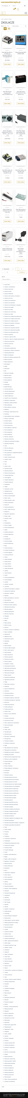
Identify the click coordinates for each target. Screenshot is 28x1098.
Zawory (6, 1049)
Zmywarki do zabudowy (9, 1081)
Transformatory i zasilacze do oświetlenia (13, 970)
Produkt (6, 834)
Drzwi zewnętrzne (8, 432)
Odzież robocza (7, 675)
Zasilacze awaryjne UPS (9, 1043)
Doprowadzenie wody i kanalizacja (12, 416)
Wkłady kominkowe (8, 1008)
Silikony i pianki (7, 884)
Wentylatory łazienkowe (9, 997)
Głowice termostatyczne (9, 473)
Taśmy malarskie (8, 959)
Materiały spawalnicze (9, 611)
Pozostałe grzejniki (8, 800)
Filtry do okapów (8, 450)
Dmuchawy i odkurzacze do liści (11, 411)
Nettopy (6, 643)
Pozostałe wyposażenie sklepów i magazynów (14, 822)
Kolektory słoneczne (8, 532)
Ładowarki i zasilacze (9, 593)
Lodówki (6, 582)
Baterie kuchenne (8, 359)
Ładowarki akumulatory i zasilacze (11, 588)
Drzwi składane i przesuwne (10, 427)
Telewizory (6, 963)
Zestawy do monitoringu (9, 1058)
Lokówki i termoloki (8, 584)
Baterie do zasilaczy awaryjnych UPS (12, 357)
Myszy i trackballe (8, 632)
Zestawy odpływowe (8, 1070)
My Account (3, 13)
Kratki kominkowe (8, 548)
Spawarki (6, 904)
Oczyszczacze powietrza (9, 666)
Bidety (5, 366)
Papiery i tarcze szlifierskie (10, 713)
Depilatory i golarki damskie (10, 402)
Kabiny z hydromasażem (9, 495)
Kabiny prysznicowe (8, 493)
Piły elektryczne (7, 731)
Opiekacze (6, 686)
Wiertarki (6, 999)
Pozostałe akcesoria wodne (10, 795)
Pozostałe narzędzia (8, 806)
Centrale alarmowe (8, 389)
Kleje (5, 520)
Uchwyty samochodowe (9, 981)
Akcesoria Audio (7, 291)
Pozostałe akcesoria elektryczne (11, 788)
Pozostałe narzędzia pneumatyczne (12, 809)
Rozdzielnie (6, 868)
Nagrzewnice (7, 634)
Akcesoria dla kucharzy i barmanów (12, 296)
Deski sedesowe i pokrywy (10, 407)
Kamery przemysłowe (9, 507)
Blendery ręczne (7, 375)
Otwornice (6, 702)
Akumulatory (7, 346)
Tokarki (6, 968)
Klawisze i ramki (8, 518)
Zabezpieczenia (7, 1027)
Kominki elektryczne (8, 534)
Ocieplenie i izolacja (8, 663)
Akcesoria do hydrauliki (9, 302)
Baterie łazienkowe (8, 361)
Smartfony (6, 897)
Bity (5, 370)
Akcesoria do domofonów (10, 300)
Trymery (6, 972)
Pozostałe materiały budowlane (11, 804)
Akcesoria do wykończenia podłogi (12, 330)
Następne (21, 272)
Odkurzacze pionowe (9, 670)
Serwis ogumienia (8, 877)
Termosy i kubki (7, 965)
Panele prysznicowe (8, 709)
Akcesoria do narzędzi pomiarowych (12, 318)
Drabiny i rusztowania (9, 418)
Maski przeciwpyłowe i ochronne (11, 598)
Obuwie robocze (8, 661)
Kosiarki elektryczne (8, 543)
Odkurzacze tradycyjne (9, 672)
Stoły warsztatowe (8, 927)
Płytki (5, 745)
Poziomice (6, 772)
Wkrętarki (6, 1011)
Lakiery (6, 557)
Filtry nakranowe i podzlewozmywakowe (13, 452)
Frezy (5, 461)
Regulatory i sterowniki (9, 861)
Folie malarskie (7, 454)
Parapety (6, 716)
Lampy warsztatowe (8, 568)
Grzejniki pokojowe (8, 482)
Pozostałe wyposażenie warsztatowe (12, 825)
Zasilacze (6, 19)
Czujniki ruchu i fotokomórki (10, 398)
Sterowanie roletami (8, 924)
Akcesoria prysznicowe (9, 341)
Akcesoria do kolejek (8, 307)
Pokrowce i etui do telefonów (10, 759)
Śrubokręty (6, 913)
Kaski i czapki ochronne (9, 509)
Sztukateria (6, 949)
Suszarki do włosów (8, 931)
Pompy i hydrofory (8, 766)
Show (2, 26)
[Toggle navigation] (26, 13)
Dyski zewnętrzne (8, 434)
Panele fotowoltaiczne (9, 704)
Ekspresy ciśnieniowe (9, 439)
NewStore (15, 1095)
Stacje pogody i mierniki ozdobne (11, 920)
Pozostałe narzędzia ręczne (10, 813)
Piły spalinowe (7, 738)
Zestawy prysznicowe (9, 1074)
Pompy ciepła (7, 763)
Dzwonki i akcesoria (8, 436)
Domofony (6, 414)
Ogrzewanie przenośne (9, 679)
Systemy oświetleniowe (9, 938)
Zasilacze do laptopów (9, 1045)
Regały (5, 856)
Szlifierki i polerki (8, 947)
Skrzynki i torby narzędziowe (10, 888)
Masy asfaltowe (7, 600)
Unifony (6, 986)
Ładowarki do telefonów (9, 591)
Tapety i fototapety (8, 954)
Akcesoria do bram (8, 298)
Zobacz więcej (7, 64)
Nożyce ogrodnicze (8, 654)
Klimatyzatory (7, 523)
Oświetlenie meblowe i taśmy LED (11, 697)
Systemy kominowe (8, 936)
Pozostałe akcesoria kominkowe (11, 791)
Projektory (6, 836)
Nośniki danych (7, 645)
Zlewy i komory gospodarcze (10, 1079)
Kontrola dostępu (8, 541)
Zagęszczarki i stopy (8, 1029)
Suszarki (6, 929)
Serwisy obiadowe (8, 879)
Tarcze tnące (7, 956)
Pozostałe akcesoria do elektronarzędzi (12, 784)
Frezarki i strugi (7, 459)
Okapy (5, 682)
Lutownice (6, 586)
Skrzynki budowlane (8, 886)
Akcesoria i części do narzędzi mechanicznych (14, 339)
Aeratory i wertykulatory (9, 286)
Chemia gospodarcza (8, 393)
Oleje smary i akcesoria (9, 684)
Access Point (7, 284)
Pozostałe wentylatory (9, 820)
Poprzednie (6, 269)
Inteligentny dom (8, 491)
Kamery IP (6, 504)
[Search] (25, 279)
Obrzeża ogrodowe (8, 657)
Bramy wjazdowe (8, 380)
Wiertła (6, 1004)
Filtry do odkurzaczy (8, 448)
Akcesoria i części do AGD (10, 336)
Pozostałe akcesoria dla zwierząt (11, 779)
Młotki (5, 620)
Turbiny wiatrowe (8, 974)
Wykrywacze (7, 1020)
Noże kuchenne (7, 652)
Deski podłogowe (8, 405)
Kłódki (5, 529)
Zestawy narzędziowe (9, 1067)
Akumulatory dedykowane (10, 348)
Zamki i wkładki (7, 1033)
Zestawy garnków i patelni (10, 1061)
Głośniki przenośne (8, 470)
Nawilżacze (6, 641)
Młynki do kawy (7, 625)
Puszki (5, 852)
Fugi (5, 464)
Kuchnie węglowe (8, 552)
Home (2, 19)
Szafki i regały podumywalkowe (11, 940)
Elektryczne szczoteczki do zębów (11, 441)
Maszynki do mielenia (9, 602)
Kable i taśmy (7, 498)
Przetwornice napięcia (9, 845)
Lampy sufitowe (7, 566)
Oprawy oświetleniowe (9, 688)
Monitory (6, 627)
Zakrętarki (6, 1031)
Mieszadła (6, 616)
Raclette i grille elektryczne (10, 854)
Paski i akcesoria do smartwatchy (11, 722)
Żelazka (6, 1054)
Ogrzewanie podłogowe (9, 677)
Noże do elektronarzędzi (9, 647)
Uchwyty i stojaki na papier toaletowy (12, 979)
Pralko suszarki (7, 829)
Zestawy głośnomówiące (9, 1063)
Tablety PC (6, 952)
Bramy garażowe (8, 377)
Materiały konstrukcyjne (9, 607)
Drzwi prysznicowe (8, 425)
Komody (6, 536)
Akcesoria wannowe (8, 343)
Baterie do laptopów (8, 355)
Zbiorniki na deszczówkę (9, 1052)
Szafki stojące (7, 943)
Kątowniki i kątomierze (9, 514)
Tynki (5, 977)
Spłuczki (6, 906)
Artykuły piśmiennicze (9, 352)
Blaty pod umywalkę (8, 373)
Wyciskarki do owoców (9, 1018)
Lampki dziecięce (8, 559)
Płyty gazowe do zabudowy (10, 750)
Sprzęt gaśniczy (7, 911)
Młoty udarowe (7, 622)
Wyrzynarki (6, 1022)
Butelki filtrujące (8, 386)
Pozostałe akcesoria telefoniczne (11, 793)
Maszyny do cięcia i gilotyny (10, 604)
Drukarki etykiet (7, 420)
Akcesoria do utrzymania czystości (11, 327)
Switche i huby (7, 934)
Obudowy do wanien (8, 659)
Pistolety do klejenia (8, 741)
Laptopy (6, 570)
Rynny (5, 870)
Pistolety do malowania (9, 743)
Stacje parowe (7, 918)
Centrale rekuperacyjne (9, 391)
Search (3, 276)
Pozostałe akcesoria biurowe (10, 777)
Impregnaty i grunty (8, 489)
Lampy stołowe (7, 563)
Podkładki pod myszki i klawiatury (11, 752)
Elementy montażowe (9, 443)
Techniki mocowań (8, 961)
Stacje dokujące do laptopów (10, 915)
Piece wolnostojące (8, 725)
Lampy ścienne (7, 561)
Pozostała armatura (8, 775)
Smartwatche (7, 899)
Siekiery (6, 881)
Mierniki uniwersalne (9, 613)
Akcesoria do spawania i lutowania (12, 323)
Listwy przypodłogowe (9, 577)
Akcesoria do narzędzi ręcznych (11, 321)
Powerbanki (7, 770)
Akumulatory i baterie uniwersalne (12, 350)
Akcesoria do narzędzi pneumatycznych (13, 316)
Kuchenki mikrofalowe (9, 550)
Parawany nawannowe (9, 718)
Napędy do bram (8, 636)
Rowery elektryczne (8, 865)
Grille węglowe (7, 477)
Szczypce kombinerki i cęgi (10, 945)
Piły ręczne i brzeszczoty (9, 736)
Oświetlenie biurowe (8, 695)
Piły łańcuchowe (7, 734)
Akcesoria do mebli (8, 309)
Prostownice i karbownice (10, 838)
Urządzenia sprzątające (9, 988)
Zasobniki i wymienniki (9, 1047)
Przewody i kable (8, 847)
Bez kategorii (7, 364)
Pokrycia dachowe (8, 761)
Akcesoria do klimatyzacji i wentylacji (12, 305)
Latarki (5, 575)
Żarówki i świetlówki (8, 1038)
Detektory (6, 409)
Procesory (6, 831)
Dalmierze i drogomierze (9, 400)
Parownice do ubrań (8, 720)
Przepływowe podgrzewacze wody (11, 843)
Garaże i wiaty (7, 466)
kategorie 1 (6, 511)
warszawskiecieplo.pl (10, 2)
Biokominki (6, 368)
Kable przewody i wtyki (9, 500)
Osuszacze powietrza (8, 693)
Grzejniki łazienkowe (8, 479)
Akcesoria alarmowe (8, 289)
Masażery (6, 595)
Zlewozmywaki (7, 1077)
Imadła (5, 486)
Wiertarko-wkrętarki (8, 1002)
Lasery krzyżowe (7, 573)
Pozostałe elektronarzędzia (10, 797)
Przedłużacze (7, 840)
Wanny (5, 995)
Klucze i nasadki (8, 525)
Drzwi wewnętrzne (8, 430)
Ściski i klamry (7, 875)
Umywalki (6, 983)
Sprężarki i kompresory (9, 909)
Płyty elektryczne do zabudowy (11, 747)
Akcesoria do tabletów (9, 325)
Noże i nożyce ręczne (9, 650)
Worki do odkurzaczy (9, 1013)
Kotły (5, 545)
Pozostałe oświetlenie (9, 815)
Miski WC (6, 618)
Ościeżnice (6, 691)
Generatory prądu (8, 468)
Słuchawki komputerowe (9, 893)
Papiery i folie (7, 711)
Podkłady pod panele (9, 754)
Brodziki (6, 382)
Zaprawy (6, 1036)
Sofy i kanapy (7, 902)
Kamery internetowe (8, 502)
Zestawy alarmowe (8, 1056)
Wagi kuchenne (7, 993)
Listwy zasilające (8, 579)
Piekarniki (6, 727)
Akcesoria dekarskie (8, 293)
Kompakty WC (7, 538)
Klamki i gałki (7, 516)
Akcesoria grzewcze (8, 334)
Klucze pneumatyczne (9, 527)
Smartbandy (7, 895)
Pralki (5, 827)
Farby (5, 445)
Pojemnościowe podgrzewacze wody (12, 756)
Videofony (6, 990)
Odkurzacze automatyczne (10, 668)
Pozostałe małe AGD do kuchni (11, 802)
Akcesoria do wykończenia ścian (11, 332)
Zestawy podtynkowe (9, 1072)
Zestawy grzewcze (8, 1065)
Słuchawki (6, 890)
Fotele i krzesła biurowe (9, 457)
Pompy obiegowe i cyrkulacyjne (11, 768)
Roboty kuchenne (8, 863)
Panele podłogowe (8, 706)
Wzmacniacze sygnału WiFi (10, 1024)
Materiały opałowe (8, 609)
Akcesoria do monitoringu (10, 311)
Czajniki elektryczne (8, 395)
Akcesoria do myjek (8, 314)
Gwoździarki (7, 484)
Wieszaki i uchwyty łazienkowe (11, 1006)
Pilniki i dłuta (7, 729)
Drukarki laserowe (8, 423)
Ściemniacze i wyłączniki (9, 872)
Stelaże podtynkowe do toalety (11, 922)
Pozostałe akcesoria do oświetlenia (12, 786)
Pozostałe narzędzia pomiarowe (11, 811)
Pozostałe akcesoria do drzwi (10, 781)
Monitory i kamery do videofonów (11, 629)
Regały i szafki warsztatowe (10, 859)
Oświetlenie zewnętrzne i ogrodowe (12, 700)
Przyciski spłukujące (8, 850)
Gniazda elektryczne (8, 475)
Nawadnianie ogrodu (9, 638)
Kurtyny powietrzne (8, 554)
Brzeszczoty (6, 384)
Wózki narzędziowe (8, 1015)
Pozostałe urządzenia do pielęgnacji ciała (13, 818)
